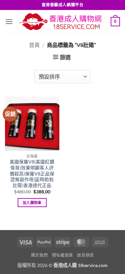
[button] (9, 21)
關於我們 (39, 255)
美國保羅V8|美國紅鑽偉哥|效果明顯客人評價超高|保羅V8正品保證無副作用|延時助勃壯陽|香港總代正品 (32, 173)
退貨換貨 (85, 255)
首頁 (34, 45)
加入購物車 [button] (32, 202)
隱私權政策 (62, 255)
